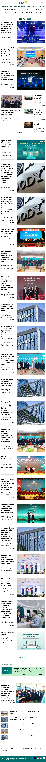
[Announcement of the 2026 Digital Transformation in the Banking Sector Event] (31, 57)
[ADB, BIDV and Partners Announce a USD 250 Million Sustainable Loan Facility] (31, 261)
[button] (4, 701)
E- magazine (4, 750)
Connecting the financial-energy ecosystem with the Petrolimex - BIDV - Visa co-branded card (7, 27)
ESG (27, 13)
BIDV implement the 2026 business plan (7, 459)
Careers (43, 6)
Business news (8, 13)
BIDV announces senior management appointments (39, 97)
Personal (15, 6)
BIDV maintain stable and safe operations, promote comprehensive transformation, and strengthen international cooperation (6, 609)
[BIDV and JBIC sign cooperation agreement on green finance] (31, 587)
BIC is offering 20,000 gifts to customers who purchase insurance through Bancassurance (35, 670)
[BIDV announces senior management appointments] (28, 97)
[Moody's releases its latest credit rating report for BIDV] (31, 312)
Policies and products (19, 13)
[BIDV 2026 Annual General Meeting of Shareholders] (31, 237)
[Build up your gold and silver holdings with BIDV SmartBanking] (7, 670)
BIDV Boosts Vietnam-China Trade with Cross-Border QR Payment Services (7, 75)
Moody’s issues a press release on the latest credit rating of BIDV (7, 383)
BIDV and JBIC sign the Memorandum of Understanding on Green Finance (7, 559)
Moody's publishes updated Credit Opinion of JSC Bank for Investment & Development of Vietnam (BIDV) (39, 124)
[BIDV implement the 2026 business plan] (31, 465)
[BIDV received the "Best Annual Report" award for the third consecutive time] (31, 513)
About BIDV (28, 6)
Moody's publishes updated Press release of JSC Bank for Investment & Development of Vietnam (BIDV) (7, 408)
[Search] (27, 9)
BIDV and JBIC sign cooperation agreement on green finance (7, 582)
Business (10, 6)
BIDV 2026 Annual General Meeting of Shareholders (7, 231)
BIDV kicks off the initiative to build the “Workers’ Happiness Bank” (11, 112)
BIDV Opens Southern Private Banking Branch (38, 111)
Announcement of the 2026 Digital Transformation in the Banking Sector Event (7, 52)
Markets (31, 13)
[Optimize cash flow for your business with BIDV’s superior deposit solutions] (31, 150)
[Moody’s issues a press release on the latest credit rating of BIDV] (31, 388)
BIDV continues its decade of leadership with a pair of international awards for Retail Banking (7, 283)
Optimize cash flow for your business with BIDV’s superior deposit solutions (7, 145)
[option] (23, 693)
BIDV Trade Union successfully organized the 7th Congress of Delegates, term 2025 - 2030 (7, 484)
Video (3, 682)
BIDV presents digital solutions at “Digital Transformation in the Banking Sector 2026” (7, 690)
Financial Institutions (4, 6)
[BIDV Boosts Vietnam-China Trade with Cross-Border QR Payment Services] (31, 80)
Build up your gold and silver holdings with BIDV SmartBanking (20, 669)
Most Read (4, 709)
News (40, 6)
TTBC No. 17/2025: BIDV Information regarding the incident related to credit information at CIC (7, 638)
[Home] (3, 13)
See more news (22, 657)
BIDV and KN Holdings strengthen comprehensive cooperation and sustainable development (7, 435)
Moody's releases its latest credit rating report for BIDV (7, 307)
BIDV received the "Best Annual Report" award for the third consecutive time (7, 509)
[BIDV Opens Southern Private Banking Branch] (28, 111)
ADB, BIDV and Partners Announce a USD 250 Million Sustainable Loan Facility (7, 256)
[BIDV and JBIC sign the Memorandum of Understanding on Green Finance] (31, 564)
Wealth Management (21, 6)
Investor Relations (35, 6)
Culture (36, 13)
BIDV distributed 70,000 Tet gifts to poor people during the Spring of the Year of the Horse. (7, 359)
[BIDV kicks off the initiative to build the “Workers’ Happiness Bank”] (11, 101)
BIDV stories (38, 748)
